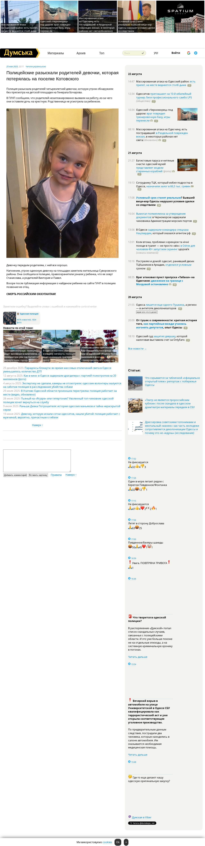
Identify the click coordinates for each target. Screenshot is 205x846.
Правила (56, 475)
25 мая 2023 (12, 66)
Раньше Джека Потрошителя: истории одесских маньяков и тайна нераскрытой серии (61, 407)
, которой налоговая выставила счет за (161, 338)
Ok (118, 842)
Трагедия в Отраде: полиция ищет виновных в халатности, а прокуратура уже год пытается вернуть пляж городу (22, 355)
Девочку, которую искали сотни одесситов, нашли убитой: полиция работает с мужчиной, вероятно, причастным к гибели (61, 415)
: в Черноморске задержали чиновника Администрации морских (164, 218)
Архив (81, 53)
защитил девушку (164, 336)
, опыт (172, 327)
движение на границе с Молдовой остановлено (159, 282)
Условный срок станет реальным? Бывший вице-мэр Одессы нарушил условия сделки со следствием (136, 26)
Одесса (141, 304)
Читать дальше (137, 657)
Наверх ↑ (37, 425)
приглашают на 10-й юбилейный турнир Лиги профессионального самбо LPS (164, 95)
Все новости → (137, 348)
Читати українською (36, 66)
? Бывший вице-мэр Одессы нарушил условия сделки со (165, 201)
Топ (101, 53)
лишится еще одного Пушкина (165, 304)
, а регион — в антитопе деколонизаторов (166, 306)
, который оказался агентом (171, 233)
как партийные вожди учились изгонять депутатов (161, 325)
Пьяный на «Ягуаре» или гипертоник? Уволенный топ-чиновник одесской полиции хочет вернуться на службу (58, 400)
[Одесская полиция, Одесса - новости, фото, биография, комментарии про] (9, 323)
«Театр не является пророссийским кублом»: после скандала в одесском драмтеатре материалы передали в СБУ (170, 403)
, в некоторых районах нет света (157, 138)
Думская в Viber (142, 817)
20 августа (135, 297)
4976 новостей (24, 319)
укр (156, 52)
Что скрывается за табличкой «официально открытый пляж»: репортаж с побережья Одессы (172, 381)
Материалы (56, 53)
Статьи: (134, 370)
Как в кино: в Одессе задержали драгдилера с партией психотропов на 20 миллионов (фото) (59, 377)
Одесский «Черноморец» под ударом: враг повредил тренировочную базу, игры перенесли (55, 26)
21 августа (135, 153)
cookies (107, 842)
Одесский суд (144, 336)
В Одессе (142, 229)
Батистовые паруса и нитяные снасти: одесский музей (155, 162)
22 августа (135, 74)
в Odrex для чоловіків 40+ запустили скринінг (165, 247)
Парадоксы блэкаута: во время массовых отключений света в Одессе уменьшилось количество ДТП (57, 369)
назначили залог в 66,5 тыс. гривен (168, 186)
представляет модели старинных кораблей (149, 169)
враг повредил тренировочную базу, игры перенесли (153, 117)
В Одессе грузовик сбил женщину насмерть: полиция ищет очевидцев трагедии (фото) (59, 355)
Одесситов (143, 94)
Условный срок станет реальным (158, 197)
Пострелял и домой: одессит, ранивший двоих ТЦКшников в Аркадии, (165, 262)
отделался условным (178, 264)
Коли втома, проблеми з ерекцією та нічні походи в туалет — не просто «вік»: (162, 243)
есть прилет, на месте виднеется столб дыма (166, 83)
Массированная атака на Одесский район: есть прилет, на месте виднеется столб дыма (19, 27)
